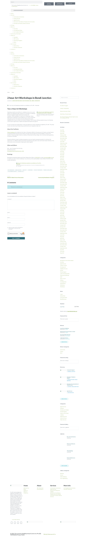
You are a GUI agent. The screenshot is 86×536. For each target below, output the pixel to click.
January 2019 (62, 200)
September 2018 (63, 207)
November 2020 (63, 166)
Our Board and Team (18, 30)
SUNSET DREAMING (64, 108)
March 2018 (62, 217)
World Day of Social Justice (65, 114)
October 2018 (63, 205)
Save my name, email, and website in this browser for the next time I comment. (16, 228)
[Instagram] (21, 522)
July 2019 (62, 190)
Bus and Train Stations (71, 436)
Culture (66, 329)
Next (53, 176)
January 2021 (62, 162)
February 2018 (63, 218)
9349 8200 (37, 157)
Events (61, 270)
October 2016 (63, 231)
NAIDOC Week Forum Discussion (15, 177)
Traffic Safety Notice (64, 337)
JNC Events (16, 38)
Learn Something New (17, 100)
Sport (61, 353)
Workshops (37, 100)
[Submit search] (77, 97)
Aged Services (17, 20)
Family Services (17, 18)
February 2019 (63, 198)
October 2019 (63, 185)
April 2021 (62, 159)
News (15, 42)
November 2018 (63, 203)
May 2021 (62, 158)
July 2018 (62, 210)
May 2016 (62, 236)
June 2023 (62, 153)
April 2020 (62, 176)
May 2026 (62, 133)
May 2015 (62, 253)
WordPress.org (63, 299)
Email (8, 217)
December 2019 (63, 182)
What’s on (13, 35)
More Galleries (64, 465)
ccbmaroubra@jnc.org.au (49, 157)
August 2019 (62, 189)
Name (8, 212)
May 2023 (62, 154)
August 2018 (62, 208)
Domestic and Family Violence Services (22, 23)
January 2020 (63, 180)
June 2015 (62, 251)
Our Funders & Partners (18, 32)
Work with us (16, 45)
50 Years (12, 25)
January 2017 (62, 226)
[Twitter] (11, 522)
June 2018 (62, 212)
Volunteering (62, 283)
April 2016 (62, 238)
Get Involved (13, 44)
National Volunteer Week (65, 111)
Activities (62, 262)
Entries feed (62, 295)
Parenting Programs (18, 40)
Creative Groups (63, 265)
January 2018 (63, 220)
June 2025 (62, 141)
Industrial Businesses (71, 457)
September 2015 (63, 248)
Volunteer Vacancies (18, 47)
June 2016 (62, 235)
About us (13, 26)
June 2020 (62, 172)
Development (63, 267)
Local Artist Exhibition (64, 328)
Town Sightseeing (63, 478)
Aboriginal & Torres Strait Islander (66, 260)
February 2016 (63, 241)
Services (12, 15)
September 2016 (63, 233)
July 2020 (62, 171)
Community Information (16, 33)
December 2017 (63, 221)
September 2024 (63, 143)
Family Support (63, 272)
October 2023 (63, 148)
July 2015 (62, 249)
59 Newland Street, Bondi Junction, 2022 (15, 151)
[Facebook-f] (14, 522)
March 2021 (62, 161)
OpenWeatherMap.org (72, 311)
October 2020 (63, 167)
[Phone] (11, 525)
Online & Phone (71, 379)
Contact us (13, 49)
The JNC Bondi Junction (12, 171)
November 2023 (63, 146)
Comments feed (63, 297)
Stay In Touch (63, 278)
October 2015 (63, 246)
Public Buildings (63, 476)
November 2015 (63, 244)
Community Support (71, 369)
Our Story (16, 28)
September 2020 (63, 169)
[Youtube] (18, 522)
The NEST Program (64, 105)
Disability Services (63, 268)
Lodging (69, 386)
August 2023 (62, 149)
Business (62, 473)
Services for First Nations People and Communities (24, 21)
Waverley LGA (20, 171)
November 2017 (63, 223)
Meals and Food (75, 386)
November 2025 (63, 138)
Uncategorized (25, 100)
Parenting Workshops (64, 275)
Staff (61, 276)
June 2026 (62, 131)
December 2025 (63, 136)
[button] (43, 519)
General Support (71, 371)
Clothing (62, 408)
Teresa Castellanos (11, 132)
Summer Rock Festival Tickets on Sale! (67, 331)
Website (9, 222)
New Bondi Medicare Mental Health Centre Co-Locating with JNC (69, 117)
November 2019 (63, 184)
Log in (61, 294)
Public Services (63, 419)
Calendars (16, 37)
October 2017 (63, 225)
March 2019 (62, 197)
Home (12, 13)
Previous (8, 176)
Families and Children (64, 410)
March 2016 (62, 239)
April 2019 (62, 195)
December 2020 (63, 164)
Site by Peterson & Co (50, 534)
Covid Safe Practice (16, 519)
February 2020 (63, 179)
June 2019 (62, 192)
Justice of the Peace (64, 413)
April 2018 (62, 215)
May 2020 (62, 174)
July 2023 (62, 151)
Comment (9, 199)
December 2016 (63, 228)
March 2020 (62, 177)
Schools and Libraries (71, 443)
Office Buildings (70, 450)
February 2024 (63, 144)
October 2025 (63, 139)
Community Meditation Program (46, 177)
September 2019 (63, 187)
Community (67, 335)
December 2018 (63, 202)
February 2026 (63, 135)
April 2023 (62, 156)
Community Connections (19, 16)
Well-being (31, 100)
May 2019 (62, 194)
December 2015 (63, 243)
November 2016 (63, 230)
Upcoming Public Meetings (65, 334)
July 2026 (62, 130)
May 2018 (62, 213)
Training (61, 280)
